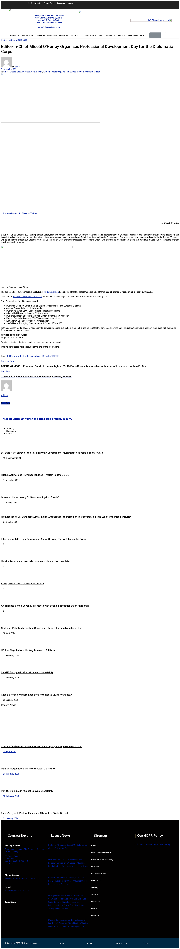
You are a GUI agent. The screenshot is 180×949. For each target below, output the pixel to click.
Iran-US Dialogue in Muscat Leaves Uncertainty (27, 672)
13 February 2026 (11, 796)
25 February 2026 (11, 774)
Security (110, 36)
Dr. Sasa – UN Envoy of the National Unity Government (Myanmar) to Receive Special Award (52, 452)
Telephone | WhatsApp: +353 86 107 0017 (23, 878)
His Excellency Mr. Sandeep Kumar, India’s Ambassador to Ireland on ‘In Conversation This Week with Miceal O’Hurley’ (66, 516)
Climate (121, 36)
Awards (70, 3)
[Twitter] (136, 4)
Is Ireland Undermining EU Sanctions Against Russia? (30, 497)
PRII (53, 356)
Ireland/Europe (25, 36)
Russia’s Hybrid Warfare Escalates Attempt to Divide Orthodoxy (36, 694)
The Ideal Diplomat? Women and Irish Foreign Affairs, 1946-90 (36, 418)
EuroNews (15, 356)
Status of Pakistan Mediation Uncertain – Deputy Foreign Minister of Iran (41, 628)
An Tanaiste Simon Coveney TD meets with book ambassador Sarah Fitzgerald (45, 605)
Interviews (132, 36)
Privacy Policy (49, 3)
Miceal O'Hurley (43, 356)
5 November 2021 (9, 69)
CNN (8, 356)
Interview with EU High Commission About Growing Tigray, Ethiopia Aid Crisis (43, 539)
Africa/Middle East (94, 36)
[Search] (163, 35)
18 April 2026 (9, 751)
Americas (63, 36)
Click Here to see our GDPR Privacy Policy (152, 844)
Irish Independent (28, 356)
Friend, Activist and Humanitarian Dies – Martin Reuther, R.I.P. (35, 475)
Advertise (38, 3)
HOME (13, 36)
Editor (17, 66)
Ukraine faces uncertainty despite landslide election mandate (35, 561)
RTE (57, 356)
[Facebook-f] (128, 4)
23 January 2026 (10, 818)
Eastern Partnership (46, 36)
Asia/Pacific (76, 36)
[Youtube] (143, 4)
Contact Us (61, 3)
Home (4, 40)
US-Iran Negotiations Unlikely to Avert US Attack (28, 650)
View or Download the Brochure (27, 296)
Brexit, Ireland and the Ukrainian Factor (22, 583)
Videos (97, 71)
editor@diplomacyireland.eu (17, 890)
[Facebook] (8, 908)
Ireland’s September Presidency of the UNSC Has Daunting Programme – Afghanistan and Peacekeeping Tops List (67, 880)
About (30, 3)
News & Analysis (85, 71)
